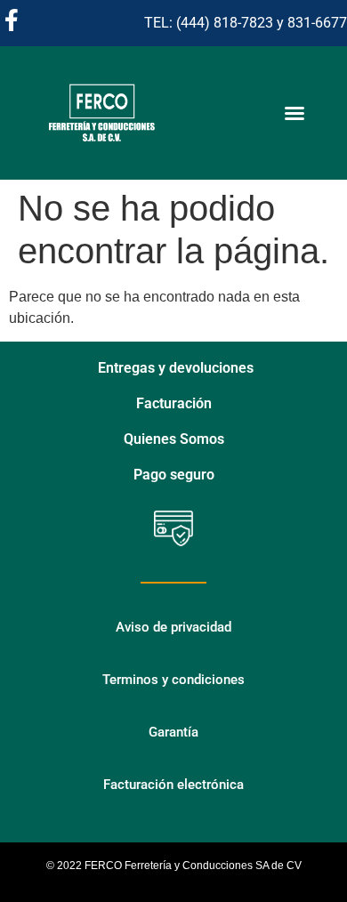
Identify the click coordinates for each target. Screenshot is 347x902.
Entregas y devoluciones (176, 367)
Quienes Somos (174, 439)
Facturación (174, 403)
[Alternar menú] (294, 113)
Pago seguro (173, 474)
